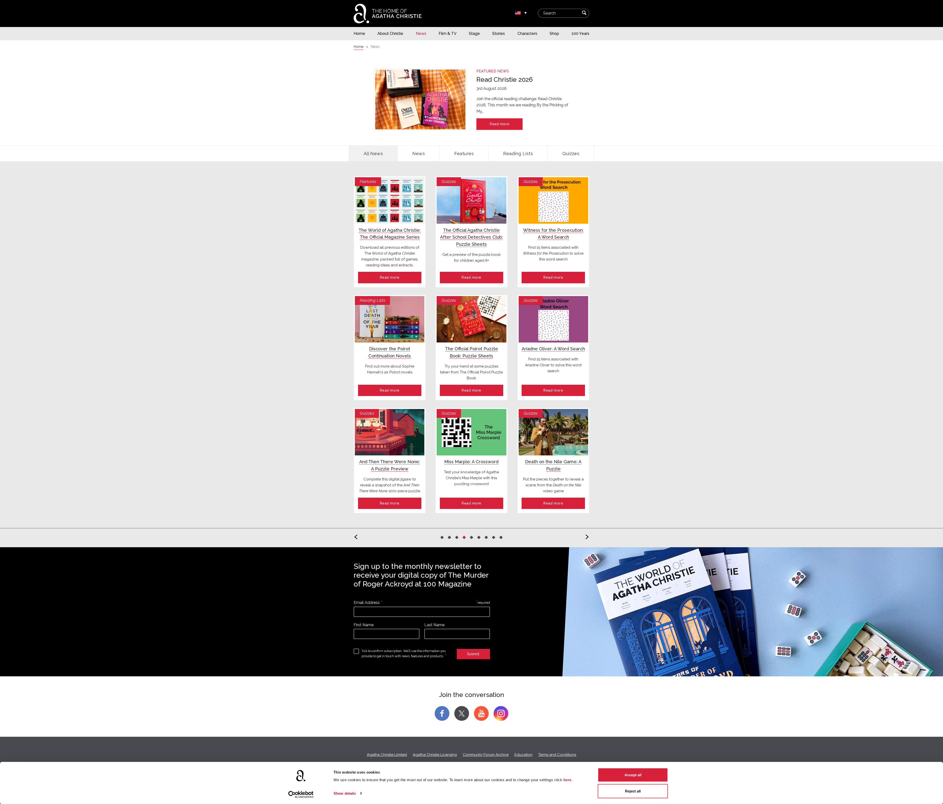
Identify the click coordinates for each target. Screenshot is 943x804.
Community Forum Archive (486, 754)
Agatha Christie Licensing (435, 754)
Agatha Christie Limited (387, 754)
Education (523, 754)
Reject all (633, 791)
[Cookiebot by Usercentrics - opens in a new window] (300, 794)
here (567, 780)
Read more (499, 124)
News (418, 153)
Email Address (367, 602)
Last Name (434, 625)
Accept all (632, 775)
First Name (364, 625)
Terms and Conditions (557, 754)
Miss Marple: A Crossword (471, 461)
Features (464, 153)
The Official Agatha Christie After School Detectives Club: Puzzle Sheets (471, 237)
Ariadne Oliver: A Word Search (553, 348)
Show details (344, 793)
